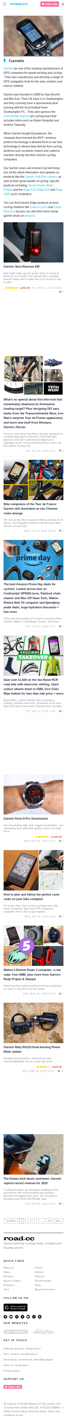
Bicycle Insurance (45, 1289)
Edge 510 (29, 189)
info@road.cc (33, 1348)
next (58, 1221)
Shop (38, 1285)
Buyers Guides (12, 1280)
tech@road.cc (29, 1353)
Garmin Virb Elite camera (41, 176)
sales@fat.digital (43, 1359)
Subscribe (51, 4)
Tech (6, 1289)
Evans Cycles (39, 207)
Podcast (39, 1276)
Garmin (8, 68)
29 (49, 1220)
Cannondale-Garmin (16, 116)
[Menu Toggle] (4, 4)
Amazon (29, 215)
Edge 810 (43, 189)
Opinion (39, 1272)
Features (9, 1285)
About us (9, 1267)
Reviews (8, 1276)
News (7, 1272)
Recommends (43, 1280)
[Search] (63, 4)
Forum (39, 1267)
